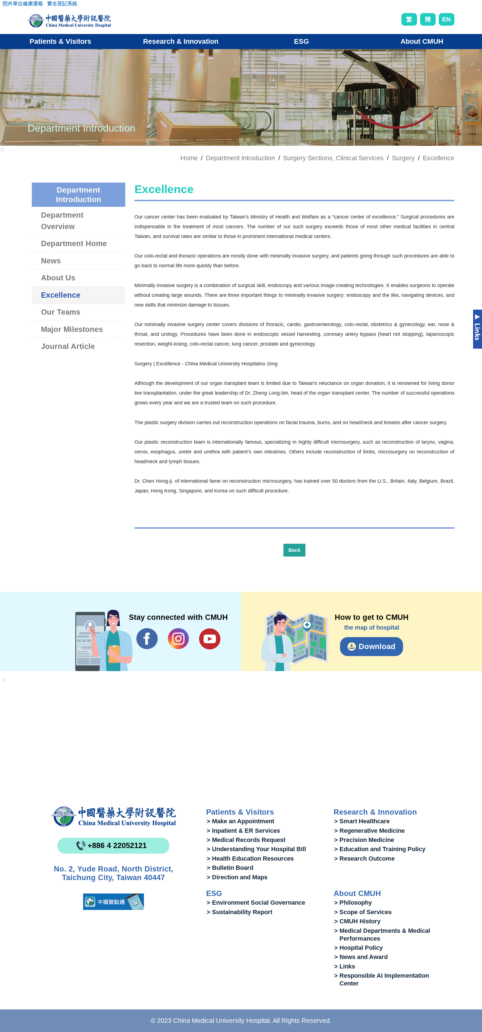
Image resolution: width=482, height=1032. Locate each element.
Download (377, 646)
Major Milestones (72, 329)
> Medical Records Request (246, 839)
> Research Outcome (364, 858)
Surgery (403, 158)
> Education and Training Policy (379, 849)
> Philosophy (353, 902)
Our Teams (60, 312)
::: (7, 5)
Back (294, 550)
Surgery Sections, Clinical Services (333, 158)
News (51, 261)
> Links (344, 966)
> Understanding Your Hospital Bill (256, 849)
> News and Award (361, 956)
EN (446, 19)
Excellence (438, 158)
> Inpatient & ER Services (243, 830)
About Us (58, 278)
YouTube (209, 638)
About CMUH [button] (422, 41)
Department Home (74, 243)
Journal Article (68, 346)
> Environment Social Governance (256, 902)
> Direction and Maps (237, 877)
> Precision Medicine (364, 839)
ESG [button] (301, 41)
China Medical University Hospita (113, 817)
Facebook (147, 638)
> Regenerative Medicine (369, 830)
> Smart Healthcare (362, 821)
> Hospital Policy (358, 947)
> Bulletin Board (230, 867)
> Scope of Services (363, 912)
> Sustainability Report (239, 912)
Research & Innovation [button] (180, 41)
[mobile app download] (113, 901)
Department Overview (62, 221)
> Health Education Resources (250, 858)
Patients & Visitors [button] (60, 41)
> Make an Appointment (240, 821)
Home (189, 158)
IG (178, 638)
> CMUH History (357, 921)
